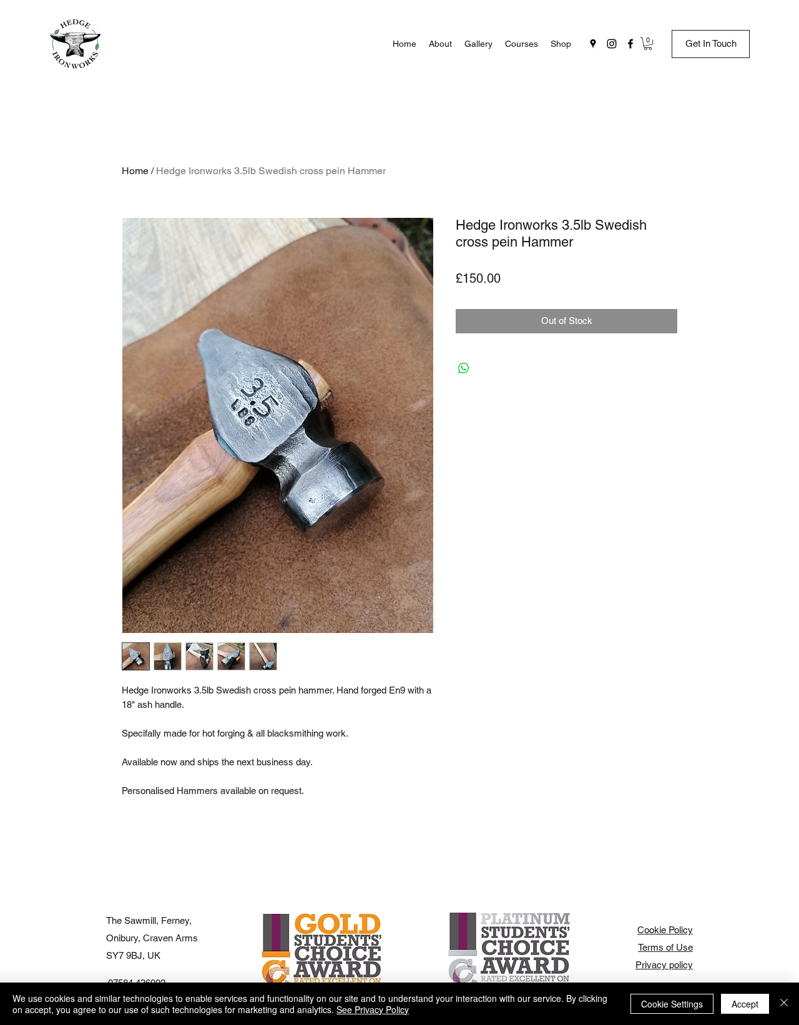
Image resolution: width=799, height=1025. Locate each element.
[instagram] (611, 43)
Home (135, 171)
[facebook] (630, 43)
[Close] (784, 1004)
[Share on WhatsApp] (463, 368)
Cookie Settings (672, 1004)
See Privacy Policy (372, 1009)
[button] (647, 43)
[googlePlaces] (593, 43)
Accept (745, 1004)
